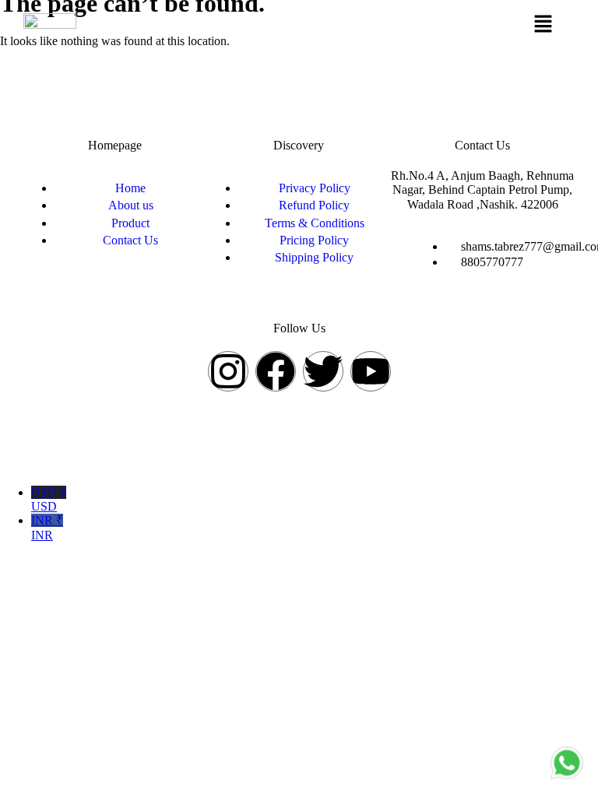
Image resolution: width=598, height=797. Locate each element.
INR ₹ (47, 527)
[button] (543, 25)
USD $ (48, 499)
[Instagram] (228, 371)
